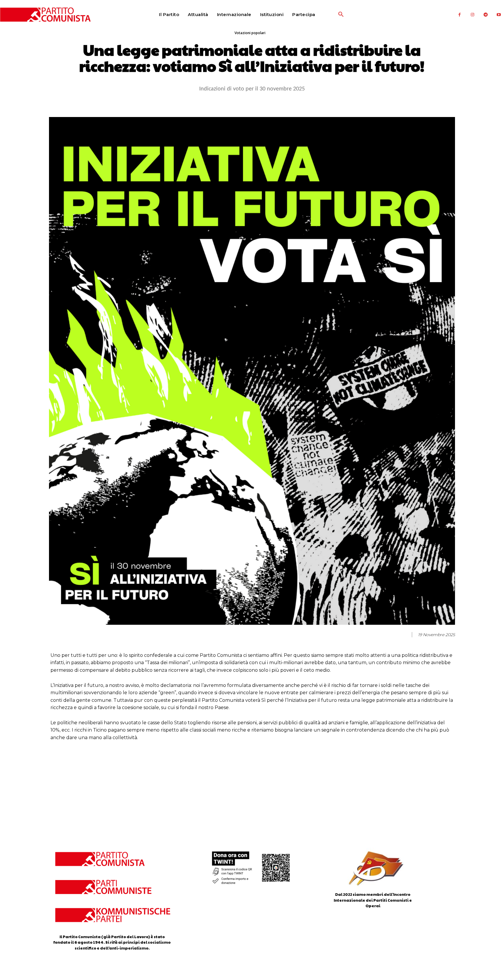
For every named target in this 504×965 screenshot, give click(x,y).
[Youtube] (499, 15)
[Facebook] (459, 15)
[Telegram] (486, 15)
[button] (327, 14)
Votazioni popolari (250, 32)
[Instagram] (473, 15)
